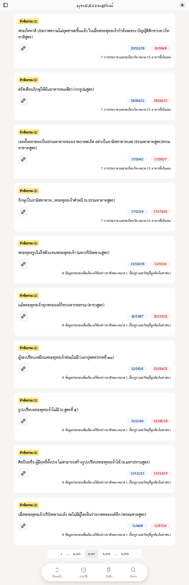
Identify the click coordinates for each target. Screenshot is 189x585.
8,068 (106, 554)
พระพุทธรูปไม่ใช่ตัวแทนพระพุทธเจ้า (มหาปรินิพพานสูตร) (63, 252)
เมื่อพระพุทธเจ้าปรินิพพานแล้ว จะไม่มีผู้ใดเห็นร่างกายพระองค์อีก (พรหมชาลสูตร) (82, 514)
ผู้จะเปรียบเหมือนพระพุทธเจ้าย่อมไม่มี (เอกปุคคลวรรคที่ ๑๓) (66, 357)
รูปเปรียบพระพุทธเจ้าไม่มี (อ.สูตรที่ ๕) (48, 409)
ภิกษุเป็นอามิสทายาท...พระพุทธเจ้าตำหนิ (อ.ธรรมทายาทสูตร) (66, 200)
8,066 (77, 554)
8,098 (125, 554)
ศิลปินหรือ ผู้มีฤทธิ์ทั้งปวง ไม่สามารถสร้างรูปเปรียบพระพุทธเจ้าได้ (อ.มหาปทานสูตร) (84, 461)
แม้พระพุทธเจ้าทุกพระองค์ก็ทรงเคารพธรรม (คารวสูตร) (61, 304)
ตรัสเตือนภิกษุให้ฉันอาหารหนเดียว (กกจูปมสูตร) (56, 89)
